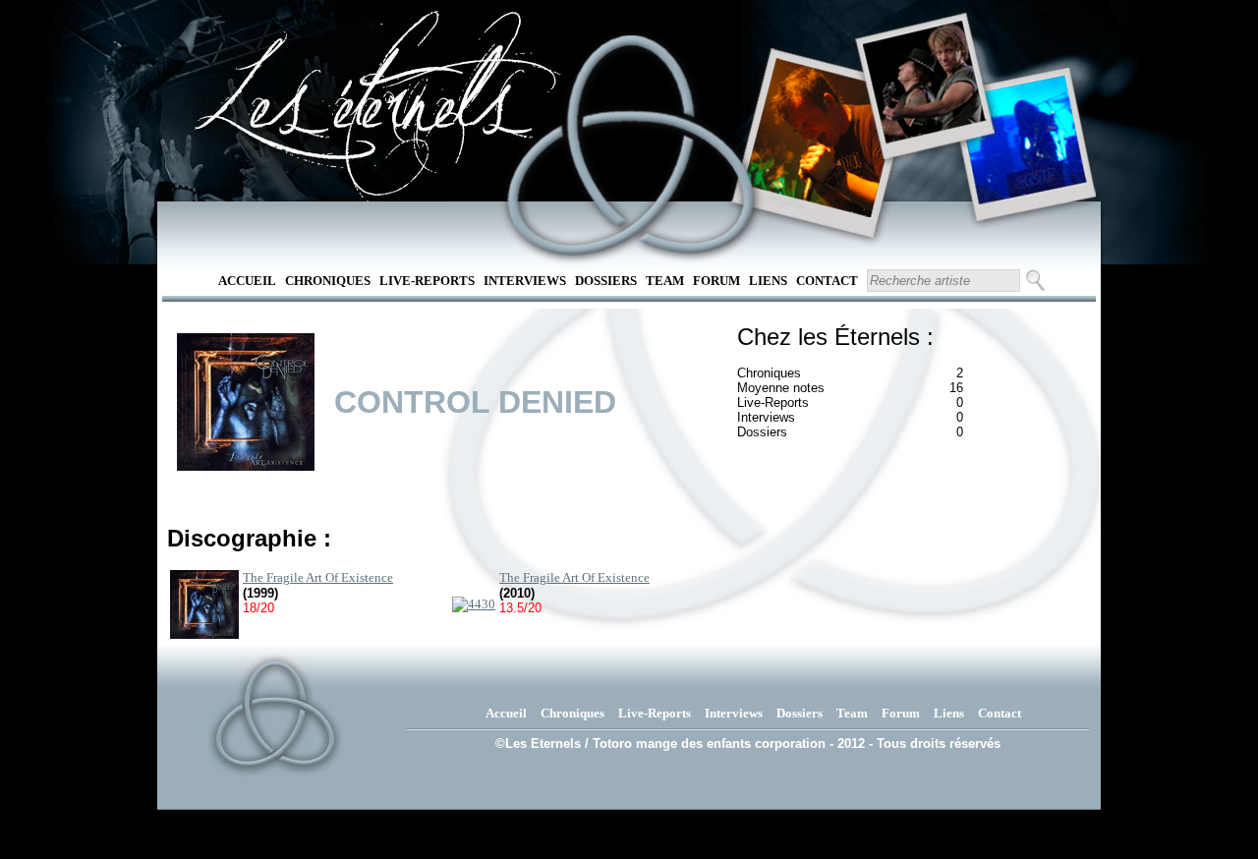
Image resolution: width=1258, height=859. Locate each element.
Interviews (525, 280)
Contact (827, 280)
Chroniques (328, 280)
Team (665, 280)
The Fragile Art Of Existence (318, 577)
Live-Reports (427, 280)
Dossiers (606, 280)
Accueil (247, 280)
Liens (768, 280)
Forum (716, 280)
